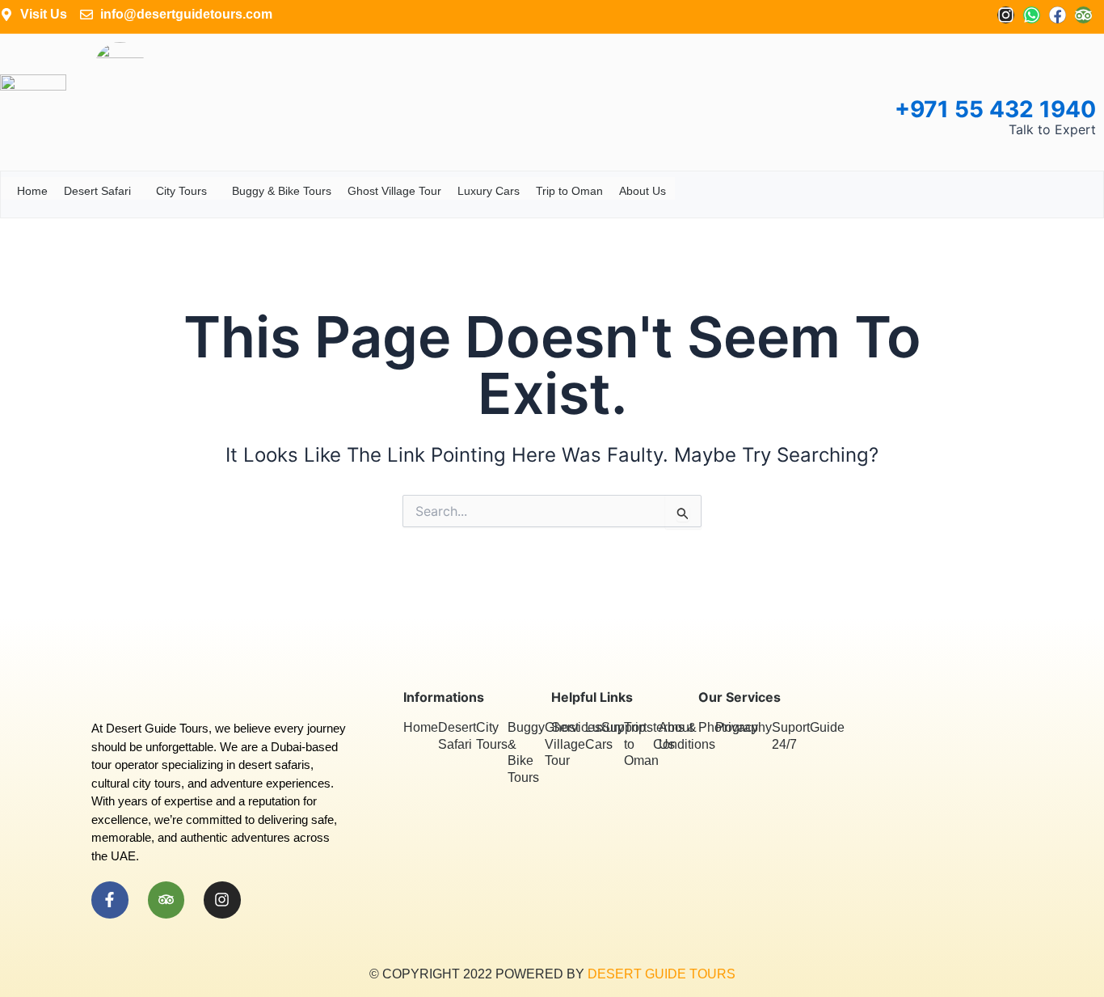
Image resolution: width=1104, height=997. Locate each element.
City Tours (181, 190)
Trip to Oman (569, 190)
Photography (735, 727)
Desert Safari (97, 190)
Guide (827, 727)
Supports (627, 727)
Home (32, 190)
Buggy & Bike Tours (281, 190)
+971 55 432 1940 (995, 109)
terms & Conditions (684, 735)
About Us (642, 190)
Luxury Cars (488, 190)
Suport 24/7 (791, 735)
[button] (137, 191)
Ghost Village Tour (394, 190)
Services (576, 727)
